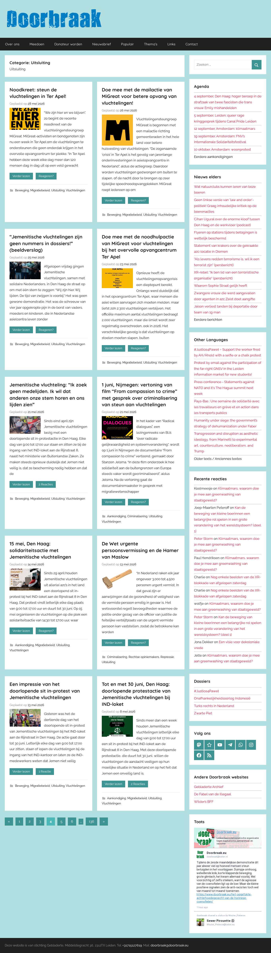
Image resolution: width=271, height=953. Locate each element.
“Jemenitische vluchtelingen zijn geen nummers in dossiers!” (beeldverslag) (46, 243)
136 (91, 821)
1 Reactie (45, 771)
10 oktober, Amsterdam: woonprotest (222, 149)
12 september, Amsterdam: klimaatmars (224, 129)
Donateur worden (68, 44)
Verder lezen (21, 176)
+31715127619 (132, 945)
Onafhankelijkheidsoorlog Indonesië (222, 698)
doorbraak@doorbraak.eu (169, 945)
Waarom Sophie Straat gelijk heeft (220, 286)
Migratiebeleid (40, 190)
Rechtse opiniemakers (144, 657)
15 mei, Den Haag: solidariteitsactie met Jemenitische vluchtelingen (40, 550)
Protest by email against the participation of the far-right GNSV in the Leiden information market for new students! (227, 369)
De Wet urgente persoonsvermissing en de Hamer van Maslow (140, 550)
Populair (127, 44)
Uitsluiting (58, 190)
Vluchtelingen (75, 190)
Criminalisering (137, 516)
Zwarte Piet (203, 713)
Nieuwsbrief (101, 44)
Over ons (12, 44)
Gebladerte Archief (208, 787)
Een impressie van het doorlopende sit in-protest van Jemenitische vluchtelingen (45, 690)
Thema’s (150, 44)
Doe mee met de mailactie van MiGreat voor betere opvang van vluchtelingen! (139, 96)
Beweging (22, 190)
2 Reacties (46, 484)
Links (171, 44)
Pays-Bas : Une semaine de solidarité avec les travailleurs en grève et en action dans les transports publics (226, 407)
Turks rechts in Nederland (214, 706)
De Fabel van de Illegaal (212, 794)
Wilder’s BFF (203, 802)
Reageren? (46, 176)
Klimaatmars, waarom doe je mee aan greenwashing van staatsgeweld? (226, 494)
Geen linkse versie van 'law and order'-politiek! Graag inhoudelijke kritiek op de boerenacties (225, 206)
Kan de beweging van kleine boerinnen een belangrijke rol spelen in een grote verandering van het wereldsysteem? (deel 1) (227, 519)
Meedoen (37, 44)
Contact (191, 44)
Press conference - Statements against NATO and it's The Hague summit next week (224, 388)
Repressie (167, 657)
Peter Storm (203, 539)
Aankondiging (116, 516)
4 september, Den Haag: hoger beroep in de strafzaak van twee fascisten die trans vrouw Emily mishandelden (227, 102)
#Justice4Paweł (206, 691)
